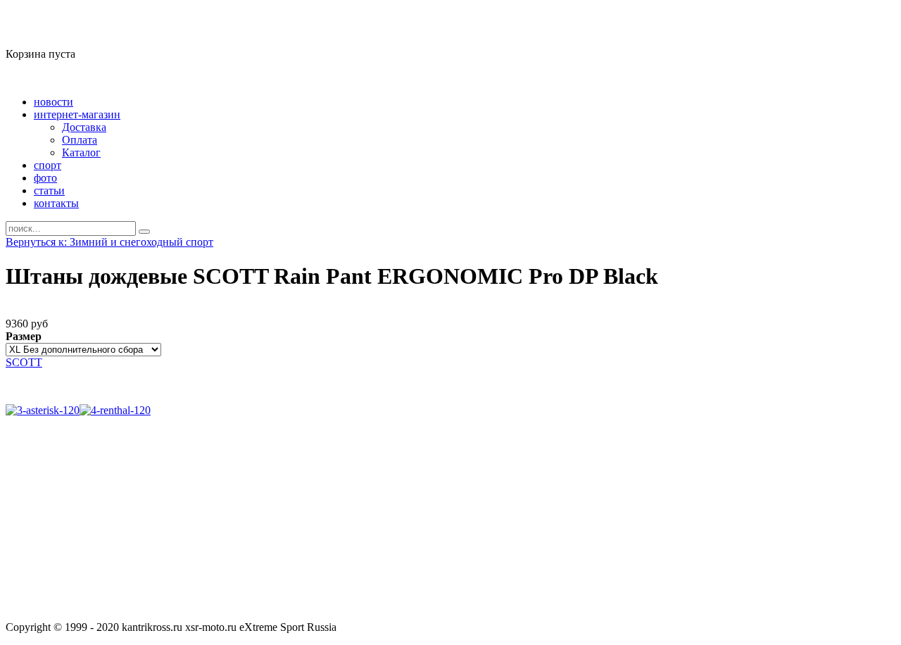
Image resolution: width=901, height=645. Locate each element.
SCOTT (24, 362)
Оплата (79, 140)
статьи (49, 190)
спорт (47, 165)
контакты (56, 203)
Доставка (84, 127)
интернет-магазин (77, 114)
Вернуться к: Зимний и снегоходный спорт (109, 242)
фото (45, 178)
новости (53, 102)
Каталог (81, 152)
